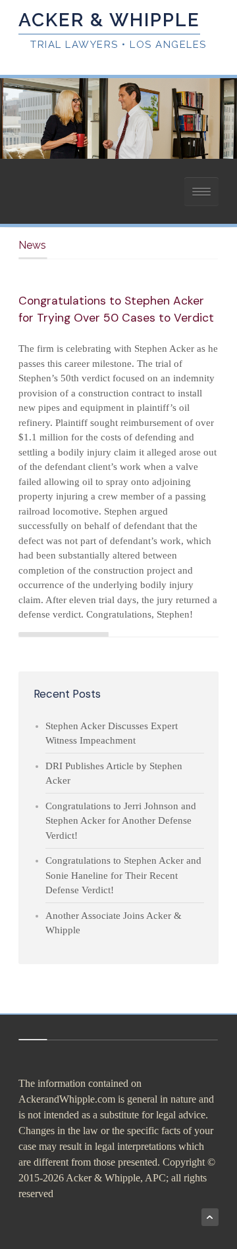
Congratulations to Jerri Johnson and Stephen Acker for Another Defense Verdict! (120, 821)
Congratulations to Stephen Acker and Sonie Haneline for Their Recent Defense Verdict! (123, 875)
